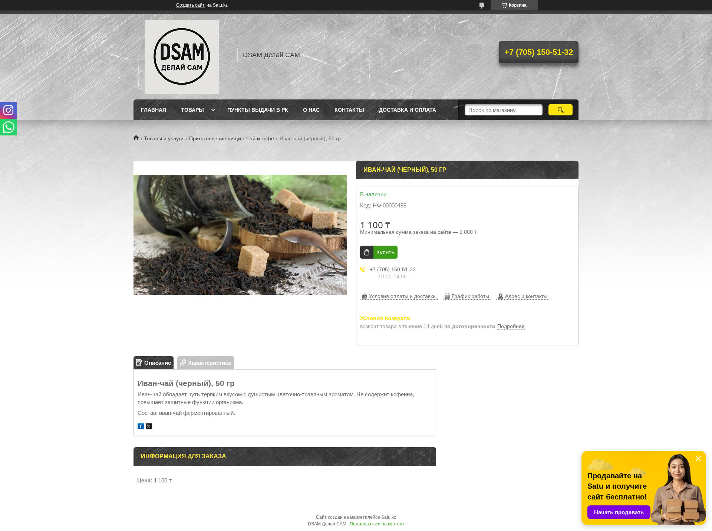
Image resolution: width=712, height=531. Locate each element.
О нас (311, 110)
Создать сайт (190, 5)
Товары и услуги (164, 138)
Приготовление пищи (215, 138)
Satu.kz (388, 517)
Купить (385, 252)
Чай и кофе (260, 138)
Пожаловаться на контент (377, 524)
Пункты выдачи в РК (257, 110)
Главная (153, 110)
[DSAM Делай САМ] (182, 55)
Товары (192, 110)
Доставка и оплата (407, 110)
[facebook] (141, 427)
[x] (149, 427)
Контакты (349, 110)
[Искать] (560, 109)
